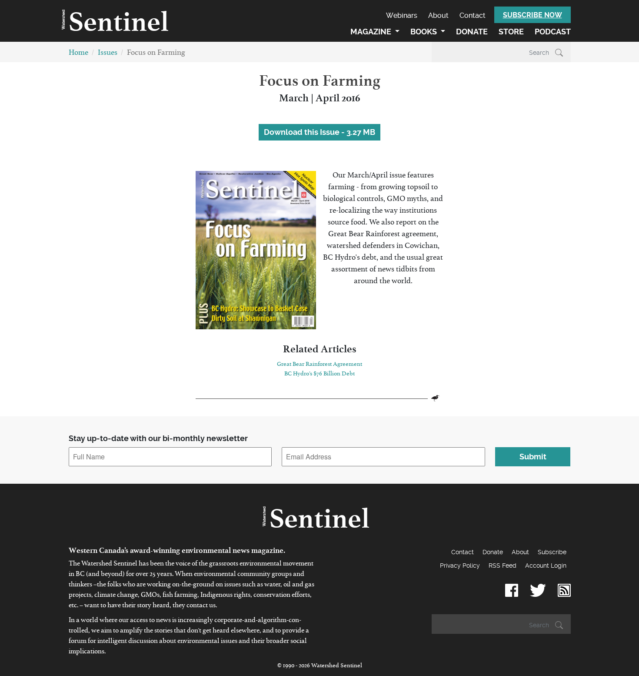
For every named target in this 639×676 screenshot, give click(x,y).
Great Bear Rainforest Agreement (319, 365)
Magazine (371, 31)
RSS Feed (502, 565)
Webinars (401, 15)
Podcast (553, 31)
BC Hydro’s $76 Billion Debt (319, 375)
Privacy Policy (460, 565)
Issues (107, 54)
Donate (472, 31)
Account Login (545, 565)
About (438, 15)
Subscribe (552, 552)
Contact (472, 15)
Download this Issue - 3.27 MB (319, 132)
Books (424, 31)
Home (78, 54)
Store (511, 31)
